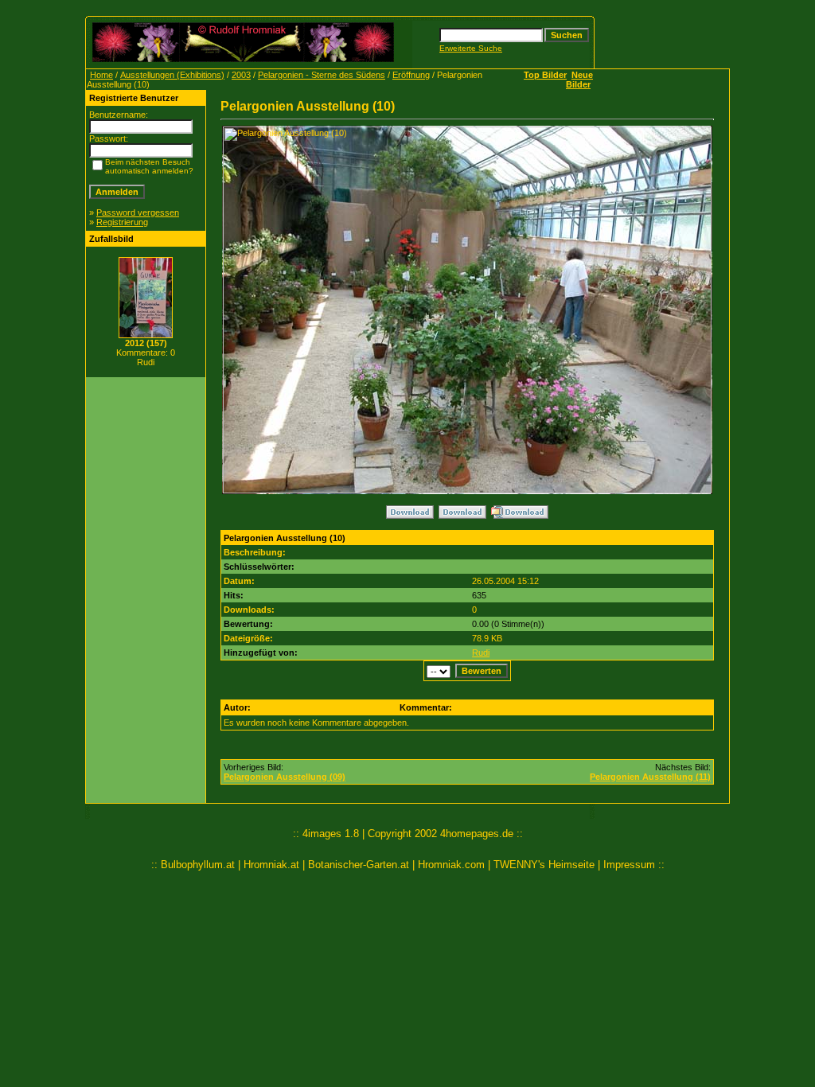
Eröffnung (411, 75)
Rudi (480, 652)
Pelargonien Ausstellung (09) (284, 776)
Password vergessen (137, 212)
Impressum (629, 865)
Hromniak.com (451, 865)
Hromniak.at (271, 865)
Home (101, 75)
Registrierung (122, 222)
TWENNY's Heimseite (544, 865)
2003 (241, 75)
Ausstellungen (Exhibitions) (172, 75)
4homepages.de (476, 834)
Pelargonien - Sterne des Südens (321, 75)
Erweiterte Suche (470, 48)
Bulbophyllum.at (198, 865)
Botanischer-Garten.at (358, 865)
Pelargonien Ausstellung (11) (650, 776)
